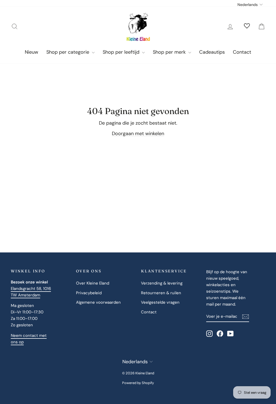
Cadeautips (212, 52)
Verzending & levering (161, 283)
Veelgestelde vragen (160, 302)
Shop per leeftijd (122, 52)
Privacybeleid (89, 293)
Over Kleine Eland (92, 283)
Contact (242, 52)
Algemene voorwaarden (98, 302)
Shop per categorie (68, 52)
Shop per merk (170, 52)
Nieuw (31, 52)
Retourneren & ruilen (161, 293)
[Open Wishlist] (247, 26)
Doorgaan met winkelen (138, 133)
